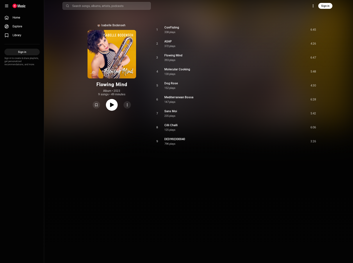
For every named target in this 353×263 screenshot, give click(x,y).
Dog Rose (171, 83)
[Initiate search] (67, 6)
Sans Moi (170, 111)
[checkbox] (313, 30)
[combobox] (111, 6)
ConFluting (171, 27)
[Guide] (6, 6)
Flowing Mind (173, 55)
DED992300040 (174, 139)
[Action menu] (127, 105)
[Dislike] (292, 29)
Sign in (325, 5)
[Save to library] (96, 105)
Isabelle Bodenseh (113, 25)
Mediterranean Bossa (178, 97)
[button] (96, 105)
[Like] (285, 29)
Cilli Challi (171, 125)
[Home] (19, 6)
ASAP (168, 41)
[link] (22, 17)
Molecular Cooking (177, 69)
